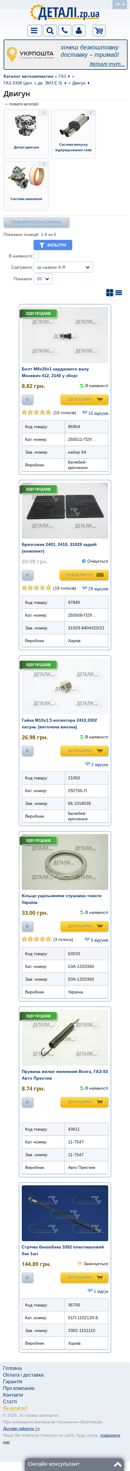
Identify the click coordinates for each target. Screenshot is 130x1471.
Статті (10, 1401)
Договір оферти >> (21, 1428)
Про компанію (18, 1388)
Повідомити (79, 574)
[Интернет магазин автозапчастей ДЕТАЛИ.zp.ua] (65, 13)
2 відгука (99, 764)
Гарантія (12, 1381)
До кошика (80, 399)
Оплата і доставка (23, 1374)
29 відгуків (98, 588)
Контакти (13, 1395)
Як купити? (15, 1408)
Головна (12, 1368)
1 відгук (101, 1291)
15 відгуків (98, 413)
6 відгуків (99, 940)
